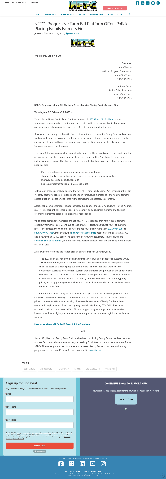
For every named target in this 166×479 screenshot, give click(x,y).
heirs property (63, 369)
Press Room (73, 33)
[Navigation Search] (130, 14)
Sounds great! (39, 445)
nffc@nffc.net (109, 474)
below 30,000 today (44, 232)
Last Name (11, 420)
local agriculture (93, 369)
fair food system (46, 369)
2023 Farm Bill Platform (102, 119)
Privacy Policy (101, 459)
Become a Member (74, 459)
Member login (88, 459)
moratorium (110, 369)
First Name (11, 407)
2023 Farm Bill (29, 369)
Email (8, 394)
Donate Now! (126, 399)
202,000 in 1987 (115, 228)
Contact (62, 459)
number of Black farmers (83, 232)
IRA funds (77, 369)
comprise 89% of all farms (47, 240)
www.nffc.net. (95, 350)
